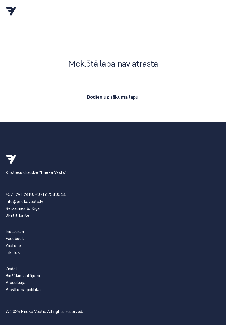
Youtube (13, 245)
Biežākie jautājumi (23, 275)
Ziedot (11, 268)
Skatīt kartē (17, 215)
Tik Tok (13, 252)
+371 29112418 (19, 194)
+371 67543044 (50, 194)
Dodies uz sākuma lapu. (113, 97)
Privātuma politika (23, 289)
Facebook (15, 238)
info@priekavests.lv (24, 201)
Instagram (15, 231)
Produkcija (15, 282)
